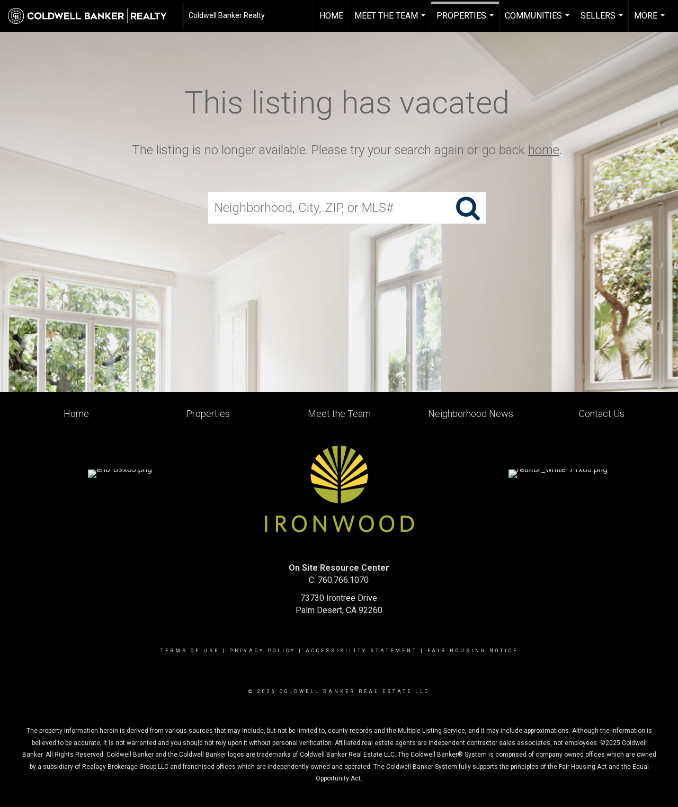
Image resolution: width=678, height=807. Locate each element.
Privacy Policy (262, 650)
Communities (538, 21)
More (650, 21)
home (543, 150)
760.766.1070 (343, 580)
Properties (466, 21)
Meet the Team (391, 21)
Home (331, 16)
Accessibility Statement (361, 650)
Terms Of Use (189, 650)
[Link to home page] (92, 16)
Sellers (603, 21)
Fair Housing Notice (472, 650)
